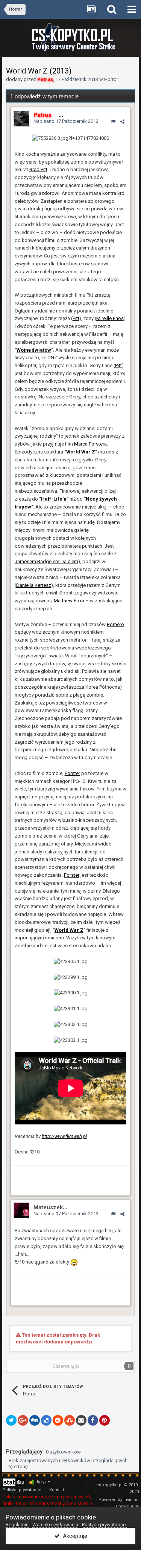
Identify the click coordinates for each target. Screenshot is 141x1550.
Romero (115, 624)
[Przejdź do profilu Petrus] (22, 118)
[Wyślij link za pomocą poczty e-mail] (81, 1420)
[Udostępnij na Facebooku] (93, 1420)
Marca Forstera (90, 444)
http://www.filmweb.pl (64, 1136)
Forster (72, 773)
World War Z (80, 452)
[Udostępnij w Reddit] (58, 1420)
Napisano (66, 121)
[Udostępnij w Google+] (23, 1420)
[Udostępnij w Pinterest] (104, 1420)
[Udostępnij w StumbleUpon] (69, 1420)
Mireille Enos (110, 318)
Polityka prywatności (22, 1489)
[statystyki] (13, 1482)
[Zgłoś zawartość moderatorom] (113, 121)
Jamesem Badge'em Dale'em (46, 561)
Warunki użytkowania (55, 1524)
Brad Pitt (38, 169)
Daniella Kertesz (33, 585)
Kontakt (56, 1489)
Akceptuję (73, 1536)
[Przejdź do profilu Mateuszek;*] (22, 1210)
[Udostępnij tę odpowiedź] (122, 121)
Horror (111, 79)
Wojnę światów (34, 350)
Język (41, 1482)
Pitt (76, 318)
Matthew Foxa (69, 600)
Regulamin (17, 1524)
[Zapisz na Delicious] (46, 1420)
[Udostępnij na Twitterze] (11, 1420)
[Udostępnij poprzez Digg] (34, 1420)
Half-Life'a (54, 499)
